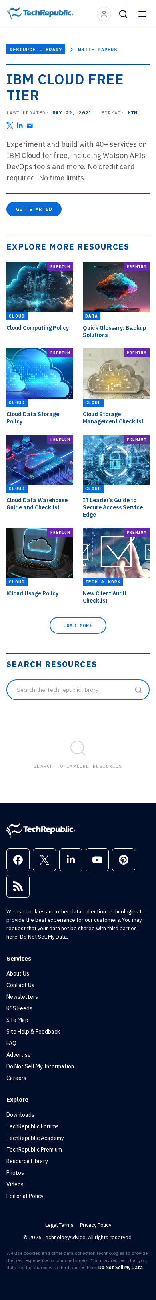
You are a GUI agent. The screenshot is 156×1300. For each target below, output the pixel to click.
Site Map (17, 1020)
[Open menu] (142, 14)
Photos (15, 1172)
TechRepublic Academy (35, 1138)
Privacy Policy (95, 1225)
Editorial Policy (25, 1196)
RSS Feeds (19, 1008)
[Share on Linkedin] (19, 125)
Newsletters (22, 996)
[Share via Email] (29, 125)
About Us (17, 973)
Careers (16, 1078)
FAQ (11, 1043)
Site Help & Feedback (33, 1031)
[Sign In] (104, 14)
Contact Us (20, 985)
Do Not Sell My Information (40, 1066)
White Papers (97, 49)
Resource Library (36, 49)
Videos (15, 1184)
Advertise (18, 1054)
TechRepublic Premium (34, 1149)
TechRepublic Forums (32, 1126)
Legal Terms (59, 1225)
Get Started (34, 209)
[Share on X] (9, 125)
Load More (78, 625)
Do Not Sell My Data (43, 936)
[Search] (123, 14)
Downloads (20, 1114)
